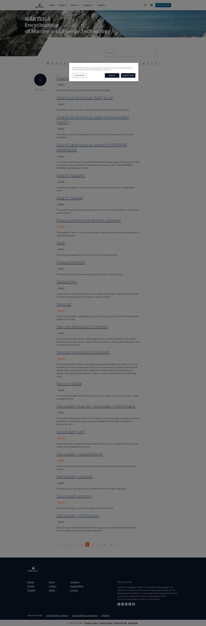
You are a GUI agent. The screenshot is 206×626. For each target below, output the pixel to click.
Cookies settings (79, 75)
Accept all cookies (128, 75)
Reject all (112, 75)
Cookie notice (107, 69)
